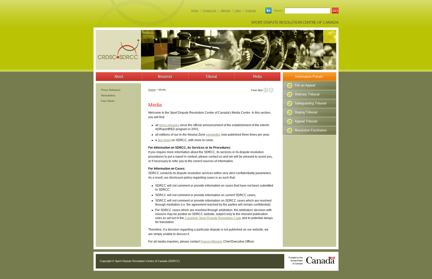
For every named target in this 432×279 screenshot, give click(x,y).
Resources (165, 76)
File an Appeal (305, 85)
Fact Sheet (107, 100)
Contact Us (209, 10)
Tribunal (211, 76)
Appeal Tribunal (306, 121)
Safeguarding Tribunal (310, 103)
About (119, 76)
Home (194, 10)
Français (250, 10)
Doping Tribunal (306, 112)
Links (237, 10)
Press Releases (110, 89)
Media (257, 76)
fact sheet (164, 140)
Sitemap (225, 10)
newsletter (213, 134)
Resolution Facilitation (311, 130)
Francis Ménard (211, 241)
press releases (169, 125)
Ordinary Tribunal (307, 94)
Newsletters (108, 95)
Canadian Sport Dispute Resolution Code (213, 218)
